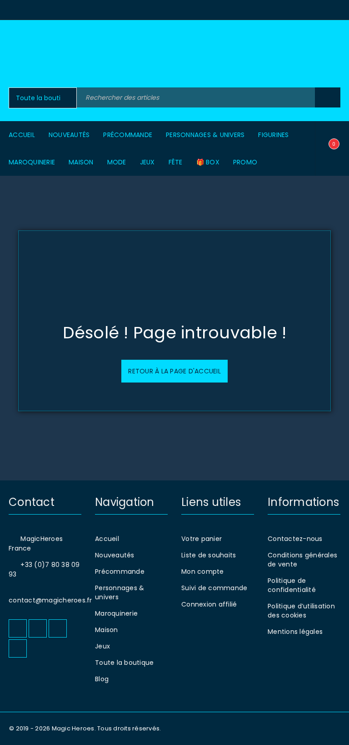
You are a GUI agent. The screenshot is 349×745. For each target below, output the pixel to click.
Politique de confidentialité (292, 585)
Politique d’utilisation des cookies (301, 611)
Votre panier (201, 538)
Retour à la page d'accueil (174, 371)
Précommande (120, 571)
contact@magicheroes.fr (50, 600)
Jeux (102, 646)
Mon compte (202, 571)
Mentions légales (295, 631)
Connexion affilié (209, 604)
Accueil (107, 538)
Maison (106, 629)
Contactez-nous (295, 538)
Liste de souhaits (208, 555)
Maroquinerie (116, 613)
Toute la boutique (124, 662)
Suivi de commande (214, 587)
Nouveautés (115, 555)
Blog (102, 679)
